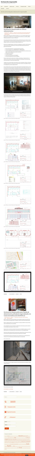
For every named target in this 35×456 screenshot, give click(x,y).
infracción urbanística (9, 441)
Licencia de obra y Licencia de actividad (22, 444)
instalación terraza (19, 441)
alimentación (25, 436)
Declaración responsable (12, 452)
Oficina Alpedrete (19, 446)
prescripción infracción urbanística (26, 446)
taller (18, 447)
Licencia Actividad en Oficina (12, 33)
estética (23, 317)
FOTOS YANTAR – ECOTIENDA (8, 389)
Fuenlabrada (6, 441)
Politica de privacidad (24, 453)
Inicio (1, 6)
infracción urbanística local (14, 441)
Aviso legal (29, 453)
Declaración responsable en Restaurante (9, 440)
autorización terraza (11, 437)
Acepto (27, 455)
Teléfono (8, 424)
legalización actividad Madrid (25, 441)
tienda (5, 318)
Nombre (7, 421)
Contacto (7, 8)
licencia (12, 442)
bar (15, 437)
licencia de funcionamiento (14, 444)
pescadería (22, 446)
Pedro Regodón (7, 34)
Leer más (30, 455)
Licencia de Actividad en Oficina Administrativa (23, 33)
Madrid (9, 446)
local (27, 444)
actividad (8, 436)
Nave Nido (16, 446)
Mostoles (12, 446)
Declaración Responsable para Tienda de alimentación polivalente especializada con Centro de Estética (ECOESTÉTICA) (17, 314)
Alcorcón (20, 436)
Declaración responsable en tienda (17, 440)
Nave (14, 446)
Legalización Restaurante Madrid (8, 442)
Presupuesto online (23, 6)
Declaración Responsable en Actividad (20, 439)
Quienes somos (12, 6)
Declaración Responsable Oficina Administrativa (25, 440)
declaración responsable (17, 32)
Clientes (11, 32)
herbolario (26, 317)
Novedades (2, 8)
